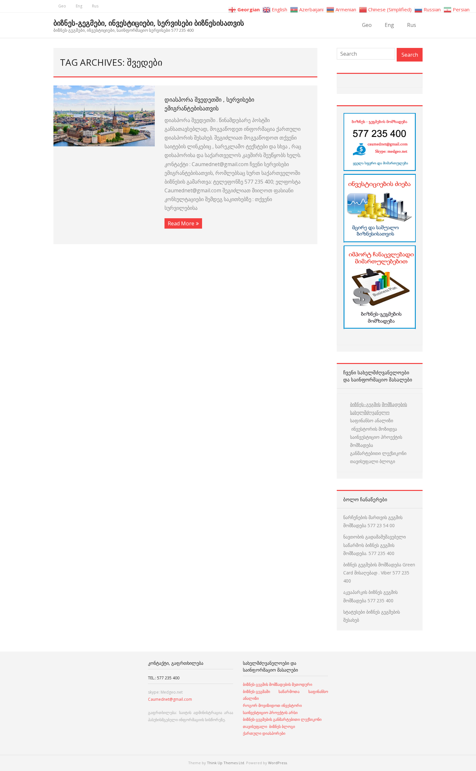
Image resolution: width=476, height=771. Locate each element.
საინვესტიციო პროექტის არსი (270, 712)
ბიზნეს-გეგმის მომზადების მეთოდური (277, 684)
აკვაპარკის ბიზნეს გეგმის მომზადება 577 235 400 (370, 596)
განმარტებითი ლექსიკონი (378, 453)
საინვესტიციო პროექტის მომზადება (376, 441)
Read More (181, 223)
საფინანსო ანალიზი (371, 420)
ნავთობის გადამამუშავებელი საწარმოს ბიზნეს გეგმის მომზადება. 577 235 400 (374, 545)
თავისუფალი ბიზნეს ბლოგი (269, 726)
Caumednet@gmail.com (170, 699)
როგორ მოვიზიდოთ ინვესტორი (273, 705)
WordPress (277, 762)
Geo (62, 6)
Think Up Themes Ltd (225, 762)
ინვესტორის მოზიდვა (373, 429)
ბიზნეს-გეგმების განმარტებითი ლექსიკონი (282, 719)
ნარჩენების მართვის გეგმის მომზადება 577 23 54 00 (372, 521)
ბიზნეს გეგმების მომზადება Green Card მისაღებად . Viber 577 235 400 (379, 572)
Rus (95, 6)
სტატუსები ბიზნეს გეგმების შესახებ (371, 616)
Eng (79, 6)
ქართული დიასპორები (264, 733)
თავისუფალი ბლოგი (372, 461)
